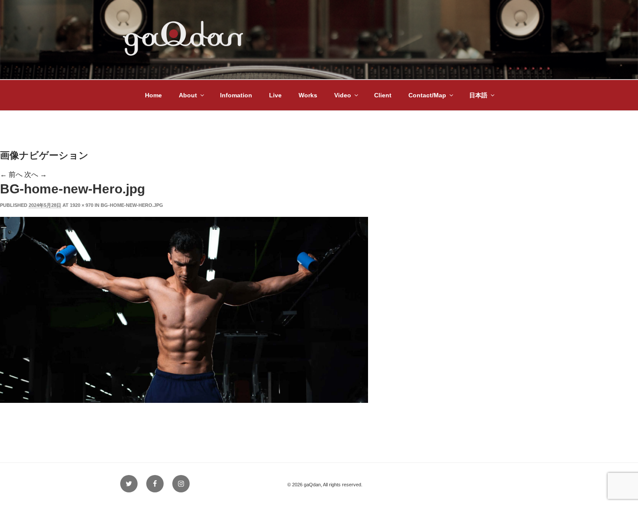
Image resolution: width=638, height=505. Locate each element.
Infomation (236, 95)
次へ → (35, 174)
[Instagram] (181, 483)
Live (275, 95)
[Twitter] (129, 483)
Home (153, 95)
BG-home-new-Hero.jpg (132, 205)
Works (308, 95)
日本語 (478, 95)
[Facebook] (155, 483)
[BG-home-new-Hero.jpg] (184, 400)
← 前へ (11, 174)
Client (382, 95)
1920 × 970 (81, 205)
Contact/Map (427, 95)
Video (342, 95)
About (188, 95)
